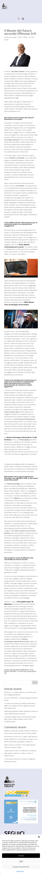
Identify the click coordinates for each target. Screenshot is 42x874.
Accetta (21, 856)
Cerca (35, 682)
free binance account (11, 736)
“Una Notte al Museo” (18, 71)
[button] (39, 837)
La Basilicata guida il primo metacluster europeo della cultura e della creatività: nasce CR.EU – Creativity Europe (20, 719)
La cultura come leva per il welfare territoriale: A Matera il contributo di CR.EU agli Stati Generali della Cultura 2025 (20, 705)
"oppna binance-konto (11, 751)
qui (17, 98)
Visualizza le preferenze (21, 867)
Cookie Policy (20, 871)
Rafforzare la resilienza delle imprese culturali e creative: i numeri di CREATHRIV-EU (20, 753)
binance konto (9, 745)
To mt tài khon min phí (11, 759)
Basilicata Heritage (13, 484)
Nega (21, 861)
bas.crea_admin (11, 37)
